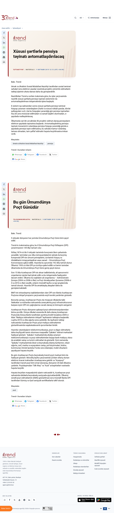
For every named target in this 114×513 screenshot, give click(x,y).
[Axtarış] (75, 18)
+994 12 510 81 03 (8, 482)
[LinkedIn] (29, 500)
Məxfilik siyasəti (100, 460)
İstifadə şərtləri (100, 457)
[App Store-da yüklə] (86, 500)
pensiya (50, 143)
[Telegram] (24, 500)
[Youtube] (19, 500)
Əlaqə (75, 463)
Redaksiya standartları (81, 467)
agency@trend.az (8, 485)
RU (109, 508)
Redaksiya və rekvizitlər (81, 460)
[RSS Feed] (34, 500)
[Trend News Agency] (9, 455)
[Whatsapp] (5, 500)
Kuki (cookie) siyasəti (102, 469)
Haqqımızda (77, 457)
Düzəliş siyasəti (78, 470)
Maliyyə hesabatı (79, 473)
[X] (14, 500)
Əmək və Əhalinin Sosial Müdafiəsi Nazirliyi (28, 143)
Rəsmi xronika (57, 460)
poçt (14, 390)
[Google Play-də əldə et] (103, 500)
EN (101, 508)
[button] (4, 33)
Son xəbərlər (56, 457)
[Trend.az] (10, 17)
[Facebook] (10, 500)
